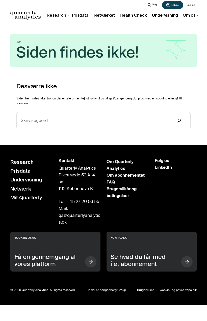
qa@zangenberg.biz (123, 98)
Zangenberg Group (112, 290)
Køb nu (175, 5)
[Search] (179, 120)
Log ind (191, 5)
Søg (154, 4)
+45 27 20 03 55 (82, 201)
